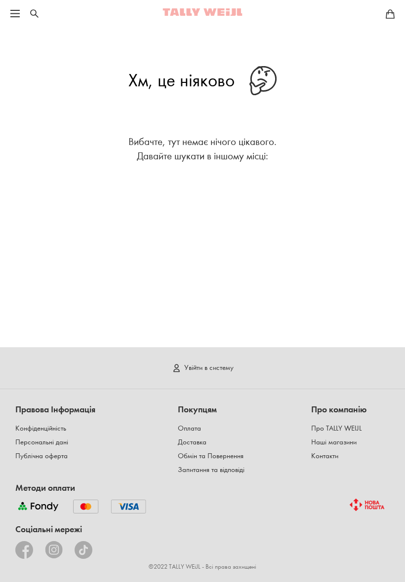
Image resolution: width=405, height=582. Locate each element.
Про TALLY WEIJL (336, 428)
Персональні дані (41, 442)
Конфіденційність (40, 428)
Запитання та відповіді (211, 470)
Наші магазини (334, 442)
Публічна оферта (41, 456)
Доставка (192, 442)
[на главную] (202, 12)
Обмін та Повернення (210, 456)
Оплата (189, 428)
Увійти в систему (209, 368)
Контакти (324, 456)
